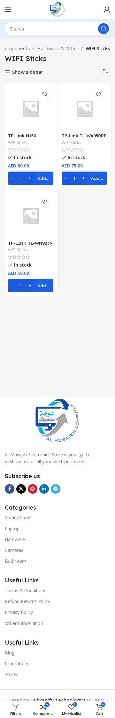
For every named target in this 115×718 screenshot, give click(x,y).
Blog (9, 653)
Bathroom (15, 561)
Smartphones (19, 517)
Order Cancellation (24, 623)
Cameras (14, 550)
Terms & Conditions (25, 590)
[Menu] (8, 9)
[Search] (103, 28)
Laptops (13, 528)
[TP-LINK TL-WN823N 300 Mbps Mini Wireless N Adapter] (30, 215)
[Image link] (57, 420)
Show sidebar (27, 72)
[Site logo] (57, 9)
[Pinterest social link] (32, 489)
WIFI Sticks (18, 142)
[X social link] (21, 489)
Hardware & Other (58, 48)
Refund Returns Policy (27, 601)
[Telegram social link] (55, 489)
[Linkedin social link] (44, 489)
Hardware (15, 539)
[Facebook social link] (9, 489)
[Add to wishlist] (44, 94)
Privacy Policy (19, 612)
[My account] (107, 9)
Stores (11, 674)
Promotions (17, 663)
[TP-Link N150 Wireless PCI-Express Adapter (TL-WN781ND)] (30, 108)
